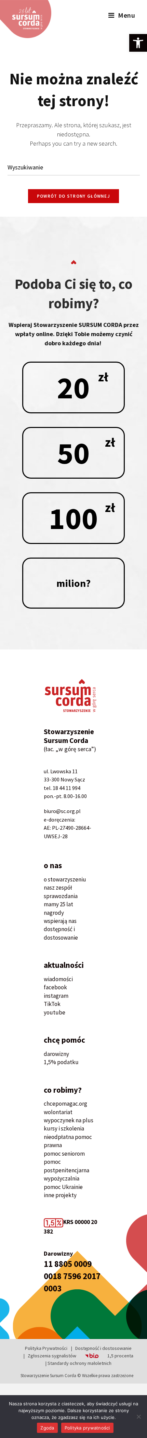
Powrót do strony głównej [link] (73, 196)
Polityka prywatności (87, 1428)
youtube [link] (54, 1012)
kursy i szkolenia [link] (64, 1128)
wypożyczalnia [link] (61, 1178)
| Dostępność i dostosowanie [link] (101, 1348)
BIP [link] (83, 1355)
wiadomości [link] (58, 979)
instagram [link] (56, 995)
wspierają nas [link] (60, 921)
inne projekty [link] (60, 1195)
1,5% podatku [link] (61, 1062)
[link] (138, 43)
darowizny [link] (56, 1054)
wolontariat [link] (58, 1112)
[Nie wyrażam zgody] (138, 1416)
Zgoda (47, 1428)
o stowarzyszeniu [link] (65, 879)
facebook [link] (55, 987)
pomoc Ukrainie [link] (63, 1187)
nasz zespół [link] (58, 887)
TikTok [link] (52, 1004)
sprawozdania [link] (61, 896)
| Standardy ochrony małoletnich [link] (78, 1363)
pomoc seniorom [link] (64, 1153)
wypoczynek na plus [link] (68, 1120)
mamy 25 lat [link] (58, 904)
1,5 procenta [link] (120, 1356)
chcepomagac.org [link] (65, 1103)
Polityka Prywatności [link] (46, 1348)
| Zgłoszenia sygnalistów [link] (50, 1356)
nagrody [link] (54, 912)
